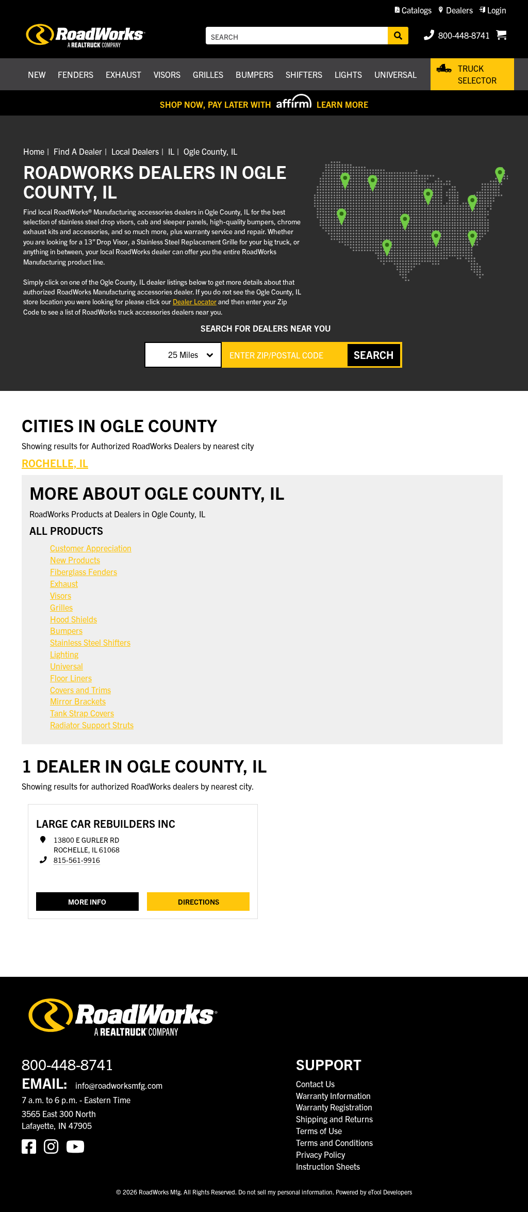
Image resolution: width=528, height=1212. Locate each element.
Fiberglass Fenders (83, 571)
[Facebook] (33, 1145)
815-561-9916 (77, 860)
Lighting (64, 654)
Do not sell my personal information (285, 1191)
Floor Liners (71, 678)
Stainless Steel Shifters (90, 642)
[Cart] (501, 35)
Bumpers (66, 630)
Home (33, 151)
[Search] (398, 35)
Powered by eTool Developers (374, 1191)
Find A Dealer (78, 151)
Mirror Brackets (78, 701)
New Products (75, 559)
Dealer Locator (195, 301)
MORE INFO (87, 901)
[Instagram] (55, 1145)
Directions (198, 901)
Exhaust (64, 583)
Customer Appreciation (90, 548)
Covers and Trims (80, 689)
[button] (413, 10)
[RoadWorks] (87, 35)
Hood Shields (73, 619)
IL (171, 151)
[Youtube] (77, 1145)
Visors (60, 595)
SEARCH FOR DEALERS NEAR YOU (266, 328)
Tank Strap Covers (82, 713)
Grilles (61, 607)
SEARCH (374, 354)
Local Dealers (135, 151)
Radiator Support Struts (92, 724)
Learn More (342, 104)
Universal (66, 666)
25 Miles (183, 354)
